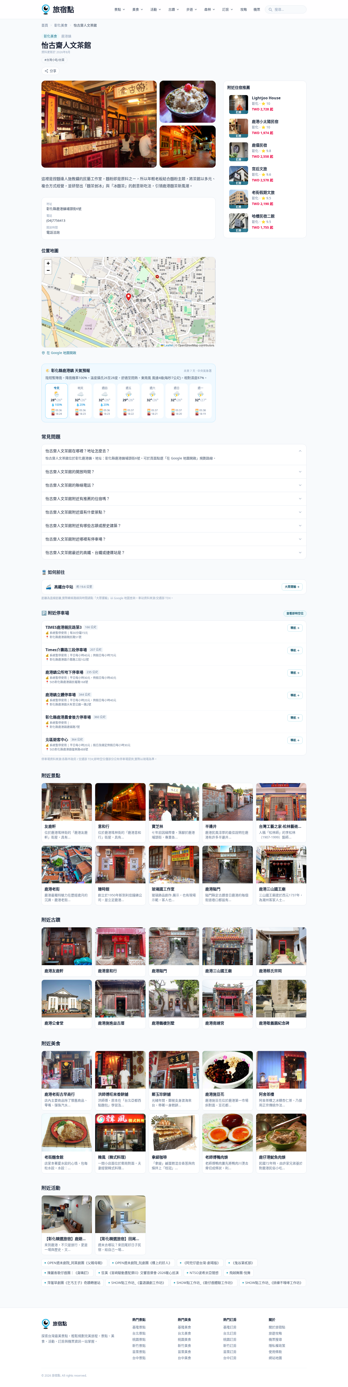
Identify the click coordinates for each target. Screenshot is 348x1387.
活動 (153, 9)
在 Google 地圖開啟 (61, 352)
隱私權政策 (277, 1345)
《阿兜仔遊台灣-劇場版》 (201, 1263)
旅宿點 (63, 9)
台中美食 (184, 1358)
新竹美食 (184, 1345)
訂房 (225, 9)
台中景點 (139, 1358)
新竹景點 (139, 1345)
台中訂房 (229, 1358)
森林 (207, 9)
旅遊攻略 (275, 1333)
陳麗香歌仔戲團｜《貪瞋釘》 (68, 1272)
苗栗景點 (139, 1351)
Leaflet (168, 345)
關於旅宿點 (277, 1327)
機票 (257, 9)
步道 (189, 9)
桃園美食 (184, 1339)
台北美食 (184, 1333)
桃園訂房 (229, 1339)
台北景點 (139, 1333)
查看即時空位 (294, 613)
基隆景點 (139, 1327)
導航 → (294, 628)
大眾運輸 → (292, 587)
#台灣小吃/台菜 (54, 60)
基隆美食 (184, 1327)
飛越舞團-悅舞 (239, 1272)
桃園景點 (139, 1339)
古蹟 (171, 9)
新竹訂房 (229, 1345)
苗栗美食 (184, 1351)
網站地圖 (275, 1358)
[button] (129, 297)
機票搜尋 (275, 1339)
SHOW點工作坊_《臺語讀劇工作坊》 (138, 1282)
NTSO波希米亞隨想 (204, 1272)
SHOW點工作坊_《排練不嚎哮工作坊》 (274, 1282)
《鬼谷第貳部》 (242, 1263)
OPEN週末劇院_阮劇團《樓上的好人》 (143, 1263)
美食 (135, 9)
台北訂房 (229, 1333)
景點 (117, 9)
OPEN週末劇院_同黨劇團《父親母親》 (75, 1263)
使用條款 (275, 1351)
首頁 (44, 25)
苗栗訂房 (229, 1351)
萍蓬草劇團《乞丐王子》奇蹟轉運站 (73, 1282)
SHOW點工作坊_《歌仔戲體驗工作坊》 (205, 1282)
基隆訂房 (229, 1327)
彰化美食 (60, 25)
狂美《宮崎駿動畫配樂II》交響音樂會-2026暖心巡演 (140, 1272)
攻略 (243, 9)
